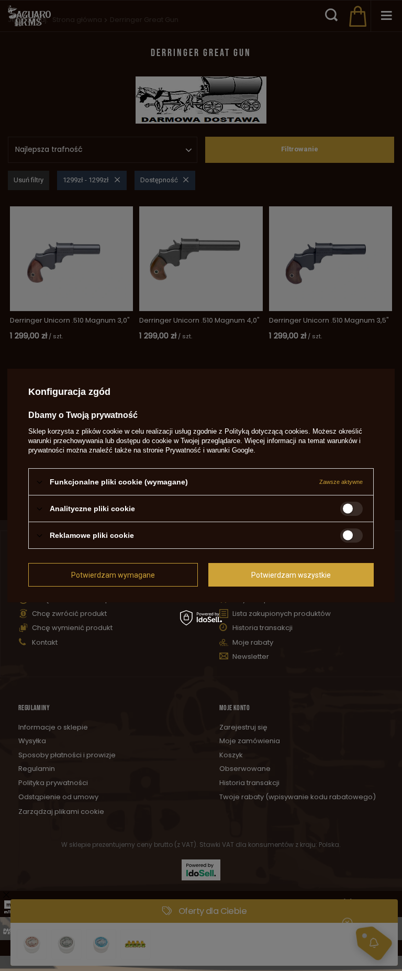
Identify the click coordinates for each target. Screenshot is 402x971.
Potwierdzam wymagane (113, 574)
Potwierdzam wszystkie (291, 574)
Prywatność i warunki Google (209, 450)
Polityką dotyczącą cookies (266, 431)
